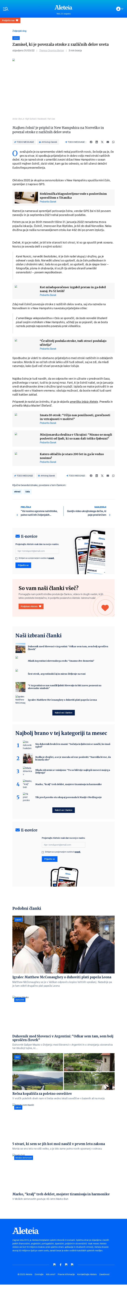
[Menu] (27, 9)
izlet (17, 1057)
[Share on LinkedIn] (96, 142)
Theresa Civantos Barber (51, 50)
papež (18, 919)
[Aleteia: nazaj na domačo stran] (63, 7)
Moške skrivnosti (23, 1157)
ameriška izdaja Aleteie (84, 401)
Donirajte (39, 1274)
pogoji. (51, 558)
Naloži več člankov (63, 712)
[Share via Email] (108, 142)
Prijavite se (23, 565)
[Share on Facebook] (91, 142)
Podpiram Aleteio (29, 606)
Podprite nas (8, 20)
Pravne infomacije (66, 1274)
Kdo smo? (50, 1274)
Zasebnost (104, 1274)
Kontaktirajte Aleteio (87, 1274)
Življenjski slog (19, 30)
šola (27, 491)
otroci (17, 491)
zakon (18, 1107)
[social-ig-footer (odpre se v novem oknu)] (72, 1264)
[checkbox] (16, 558)
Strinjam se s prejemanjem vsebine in (36, 558)
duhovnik (19, 999)
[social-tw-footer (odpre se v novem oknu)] (66, 1264)
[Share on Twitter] (102, 142)
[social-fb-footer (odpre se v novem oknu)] (60, 1264)
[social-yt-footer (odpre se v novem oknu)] (54, 1264)
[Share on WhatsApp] (113, 142)
